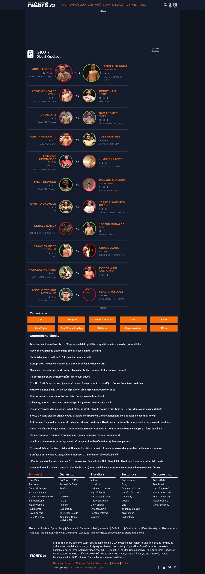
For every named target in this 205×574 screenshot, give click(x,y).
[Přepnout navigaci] (170, 4)
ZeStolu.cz (118, 528)
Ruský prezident (99, 500)
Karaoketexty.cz (151, 528)
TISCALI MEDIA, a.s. (74, 568)
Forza (63, 500)
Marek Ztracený (161, 504)
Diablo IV (64, 496)
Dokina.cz (71, 532)
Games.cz (85, 528)
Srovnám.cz (116, 532)
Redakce (69, 563)
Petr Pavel (158, 484)
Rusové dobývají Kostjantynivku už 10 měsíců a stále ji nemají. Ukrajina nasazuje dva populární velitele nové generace (97, 448)
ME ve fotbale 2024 (101, 496)
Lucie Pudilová (37, 517)
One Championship (72, 328)
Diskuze (132, 4)
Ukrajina (95, 484)
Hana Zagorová (161, 488)
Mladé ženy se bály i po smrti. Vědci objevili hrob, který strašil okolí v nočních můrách (78, 370)
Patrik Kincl (35, 509)
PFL (133, 319)
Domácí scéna (77, 4)
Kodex (106, 563)
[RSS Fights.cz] (175, 567)
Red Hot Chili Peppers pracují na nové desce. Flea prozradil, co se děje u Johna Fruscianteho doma (86, 383)
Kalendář (118, 4)
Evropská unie (98, 509)
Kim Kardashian (161, 496)
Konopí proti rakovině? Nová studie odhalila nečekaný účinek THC (68, 363)
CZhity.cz (84, 532)
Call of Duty (66, 509)
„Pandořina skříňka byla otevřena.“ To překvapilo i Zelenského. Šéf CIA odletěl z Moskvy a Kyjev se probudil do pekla (96, 461)
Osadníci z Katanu (131, 488)
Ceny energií (97, 504)
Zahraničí (94, 4)
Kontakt (116, 563)
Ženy (62, 528)
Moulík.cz (46, 532)
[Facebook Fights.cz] (158, 567)
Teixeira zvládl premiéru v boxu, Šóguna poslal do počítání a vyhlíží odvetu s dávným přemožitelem (86, 344)
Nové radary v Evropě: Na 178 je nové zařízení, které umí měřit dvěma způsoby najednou (80, 441)
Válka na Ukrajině (100, 488)
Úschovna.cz (169, 528)
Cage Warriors (133, 328)
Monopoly (127, 496)
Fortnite (64, 504)
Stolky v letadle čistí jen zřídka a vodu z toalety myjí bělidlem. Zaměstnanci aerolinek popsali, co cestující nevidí (92, 415)
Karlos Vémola (36, 504)
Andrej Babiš (159, 480)
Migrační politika (99, 492)
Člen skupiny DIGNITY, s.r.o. (94, 568)
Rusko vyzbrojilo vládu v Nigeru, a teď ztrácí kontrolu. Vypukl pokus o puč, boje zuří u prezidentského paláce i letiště (96, 409)
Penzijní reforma (99, 513)
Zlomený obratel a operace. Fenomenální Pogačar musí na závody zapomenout (75, 435)
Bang (124, 484)
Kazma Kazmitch (162, 492)
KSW (164, 319)
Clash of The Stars (102, 319)
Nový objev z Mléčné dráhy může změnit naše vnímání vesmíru (65, 350)
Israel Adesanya (37, 492)
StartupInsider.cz (134, 532)
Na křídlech (128, 517)
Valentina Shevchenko (41, 496)
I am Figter (41, 328)
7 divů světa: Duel (131, 492)
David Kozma (36, 513)
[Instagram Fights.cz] (164, 567)
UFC (63, 4)
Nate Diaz (34, 480)
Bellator (102, 328)
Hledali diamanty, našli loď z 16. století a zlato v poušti (60, 357)
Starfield (64, 488)
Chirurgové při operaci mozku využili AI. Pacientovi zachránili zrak (67, 396)
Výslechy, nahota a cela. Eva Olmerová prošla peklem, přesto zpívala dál (71, 402)
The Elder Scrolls (69, 513)
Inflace (94, 480)
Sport (54, 528)
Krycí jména (128, 513)
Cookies (80, 563)
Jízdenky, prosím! (131, 509)
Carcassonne (129, 480)
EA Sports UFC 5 (69, 480)
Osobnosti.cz (132, 528)
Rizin (164, 328)
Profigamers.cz (101, 528)
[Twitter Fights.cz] (169, 567)
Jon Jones (34, 484)
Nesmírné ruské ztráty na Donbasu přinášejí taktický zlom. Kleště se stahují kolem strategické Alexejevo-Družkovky (95, 467)
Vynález (95, 517)
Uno (124, 504)
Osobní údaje (94, 563)
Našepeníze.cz (99, 532)
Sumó (106, 4)
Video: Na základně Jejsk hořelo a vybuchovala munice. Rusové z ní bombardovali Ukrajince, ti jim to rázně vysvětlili (96, 428)
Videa (142, 4)
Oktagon (72, 319)
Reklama (58, 563)
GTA (62, 492)
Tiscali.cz (34, 528)
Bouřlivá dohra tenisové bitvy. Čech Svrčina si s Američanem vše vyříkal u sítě (74, 454)
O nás (124, 563)
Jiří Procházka (36, 500)
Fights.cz (58, 532)
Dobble (125, 500)
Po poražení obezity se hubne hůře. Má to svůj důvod (60, 376)
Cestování (72, 528)
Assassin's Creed (69, 484)
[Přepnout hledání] (165, 4)
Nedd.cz (34, 532)
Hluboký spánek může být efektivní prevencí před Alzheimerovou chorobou (73, 389)
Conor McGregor (37, 488)
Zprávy (45, 528)
